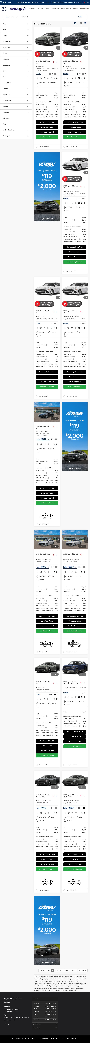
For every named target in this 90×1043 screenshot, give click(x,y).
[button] (58, 412)
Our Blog (75, 8)
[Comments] (51, 78)
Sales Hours (36, 999)
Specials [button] (47, 8)
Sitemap (30, 1038)
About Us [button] (68, 8)
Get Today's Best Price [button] (47, 122)
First (42, 970)
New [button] (38, 8)
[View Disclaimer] (47, 78)
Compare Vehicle (44, 146)
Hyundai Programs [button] (84, 8)
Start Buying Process (47, 137)
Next (67, 970)
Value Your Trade (47, 127)
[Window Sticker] (54, 78)
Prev (48, 970)
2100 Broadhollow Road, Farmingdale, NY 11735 (63, 2)
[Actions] (56, 62)
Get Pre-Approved (47, 132)
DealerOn (24, 1038)
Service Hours (37, 1024)
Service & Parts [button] (55, 8)
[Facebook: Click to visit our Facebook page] (5, 1024)
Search (80, 17)
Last (73, 970)
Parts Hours (36, 1028)
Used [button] (42, 8)
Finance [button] (62, 8)
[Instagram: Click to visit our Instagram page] (9, 1024)
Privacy (34, 1038)
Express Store (31, 8)
